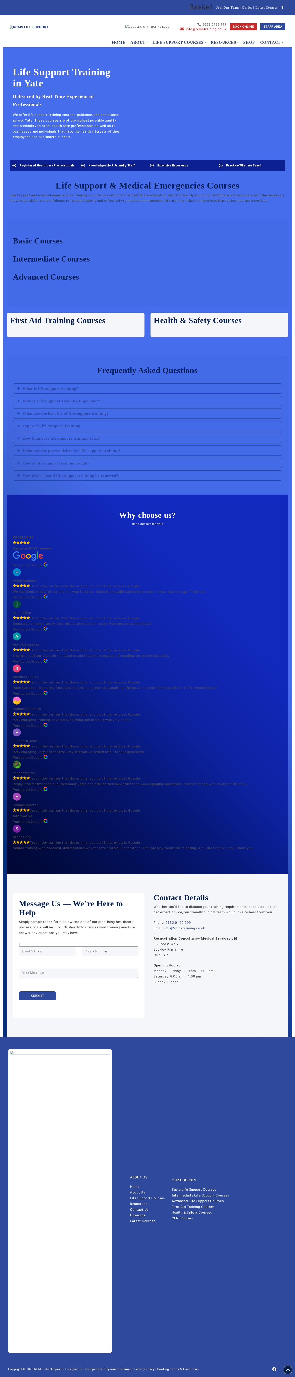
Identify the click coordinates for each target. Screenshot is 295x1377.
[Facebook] (282, 7)
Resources (138, 1204)
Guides (247, 7)
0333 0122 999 (178, 923)
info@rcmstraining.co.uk (184, 928)
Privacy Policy (144, 1369)
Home (135, 1187)
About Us (137, 1192)
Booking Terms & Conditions (178, 1369)
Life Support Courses (147, 1198)
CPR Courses (182, 1218)
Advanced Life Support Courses (198, 1201)
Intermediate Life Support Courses (200, 1195)
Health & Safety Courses (192, 1212)
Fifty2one (110, 1369)
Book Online (243, 26)
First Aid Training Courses (193, 1207)
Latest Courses (266, 7)
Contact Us (139, 1210)
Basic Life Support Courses (194, 1189)
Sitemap (126, 1369)
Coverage (138, 1215)
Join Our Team (227, 7)
